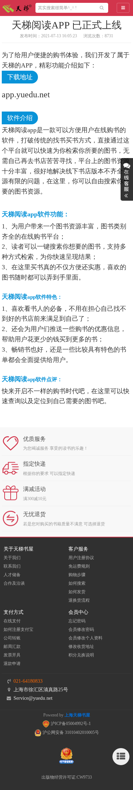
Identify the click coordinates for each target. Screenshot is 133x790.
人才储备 (12, 574)
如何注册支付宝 (18, 629)
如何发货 (76, 591)
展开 (127, 179)
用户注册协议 (81, 557)
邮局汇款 (12, 646)
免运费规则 (79, 566)
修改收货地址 (81, 646)
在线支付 (12, 620)
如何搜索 (76, 583)
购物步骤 (76, 574)
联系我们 (12, 566)
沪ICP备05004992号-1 (70, 723)
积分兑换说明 (81, 655)
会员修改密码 (81, 629)
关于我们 (12, 557)
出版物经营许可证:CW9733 (66, 777)
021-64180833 (28, 681)
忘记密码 (76, 620)
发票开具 (12, 655)
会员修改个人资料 (85, 637)
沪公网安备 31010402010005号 (70, 732)
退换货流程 (79, 600)
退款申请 (12, 663)
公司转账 (12, 637)
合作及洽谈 (14, 583)
